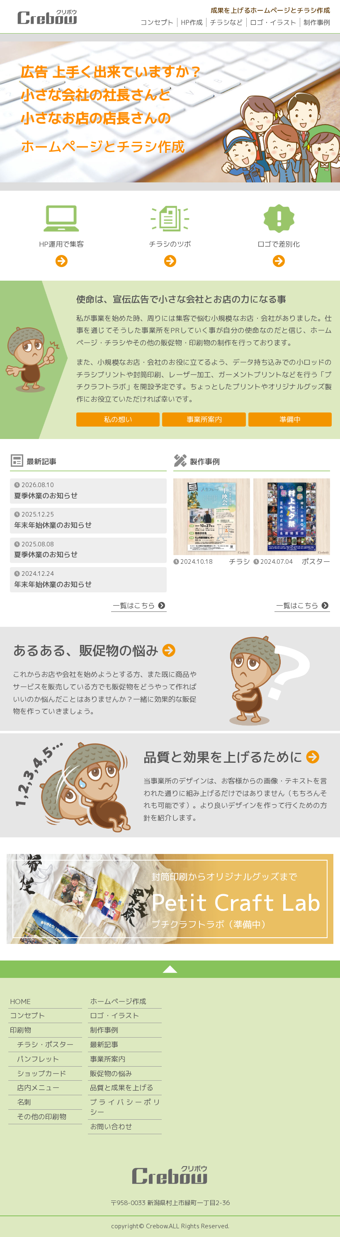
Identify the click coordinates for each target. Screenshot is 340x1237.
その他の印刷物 (41, 1116)
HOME (20, 1001)
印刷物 (20, 1030)
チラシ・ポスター (45, 1044)
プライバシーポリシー (125, 1107)
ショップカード (41, 1073)
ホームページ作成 (118, 1001)
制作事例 (317, 22)
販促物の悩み (111, 1073)
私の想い (118, 419)
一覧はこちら (134, 605)
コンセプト (157, 22)
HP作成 (192, 22)
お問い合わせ (111, 1126)
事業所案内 (204, 419)
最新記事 (104, 1044)
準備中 (290, 419)
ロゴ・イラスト (273, 22)
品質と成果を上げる (121, 1087)
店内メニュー (38, 1087)
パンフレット (38, 1059)
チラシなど (226, 22)
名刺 (24, 1102)
